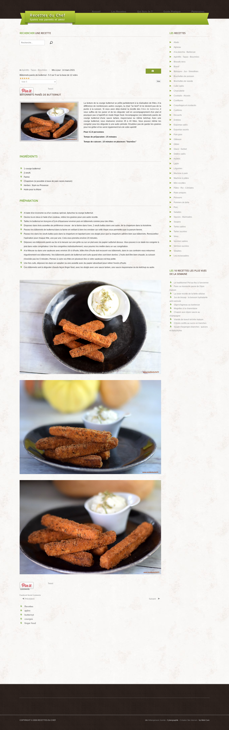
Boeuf (176, 66)
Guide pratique (172, 11)
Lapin (176, 163)
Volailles (177, 251)
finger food (30, 623)
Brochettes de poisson (184, 76)
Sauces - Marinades (183, 217)
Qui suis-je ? (145, 11)
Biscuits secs (179, 62)
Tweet (50, 89)
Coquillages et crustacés (185, 105)
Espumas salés (181, 125)
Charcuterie (179, 91)
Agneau (177, 47)
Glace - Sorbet (180, 149)
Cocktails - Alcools (182, 96)
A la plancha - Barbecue (184, 52)
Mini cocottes (180, 183)
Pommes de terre (181, 202)
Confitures (178, 100)
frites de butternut (150, 109)
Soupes (177, 222)
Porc (176, 207)
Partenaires (197, 11)
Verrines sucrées (181, 246)
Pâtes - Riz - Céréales (184, 188)
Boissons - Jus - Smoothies (186, 71)
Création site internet (188, 720)
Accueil (96, 11)
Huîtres (177, 159)
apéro (27, 610)
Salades (177, 212)
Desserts (178, 115)
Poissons (178, 197)
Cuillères (178, 110)
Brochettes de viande (183, 81)
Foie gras (178, 134)
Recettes (28, 606)
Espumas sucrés (181, 129)
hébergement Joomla (156, 720)
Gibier (176, 144)
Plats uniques (180, 193)
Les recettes (118, 11)
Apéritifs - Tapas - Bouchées (34, 70)
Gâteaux (177, 139)
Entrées (177, 120)
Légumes (178, 168)
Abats (176, 42)
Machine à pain (181, 173)
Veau (176, 236)
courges (28, 619)
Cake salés (179, 86)
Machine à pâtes (181, 178)
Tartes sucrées (180, 231)
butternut (29, 615)
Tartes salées (180, 226)
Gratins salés (180, 154)
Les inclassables (181, 256)
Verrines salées (181, 241)
